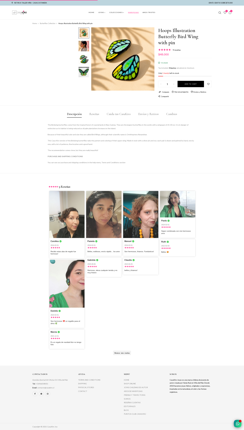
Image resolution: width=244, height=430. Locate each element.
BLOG (126, 410)
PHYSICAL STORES (86, 387)
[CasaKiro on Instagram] (47, 393)
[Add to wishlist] (208, 84)
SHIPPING (82, 383)
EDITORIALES (129, 406)
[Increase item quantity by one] (173, 84)
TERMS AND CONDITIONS (89, 380)
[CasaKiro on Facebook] (34, 393)
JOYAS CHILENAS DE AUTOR (136, 387)
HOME (126, 380)
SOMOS (127, 399)
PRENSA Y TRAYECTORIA (134, 395)
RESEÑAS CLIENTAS (132, 402)
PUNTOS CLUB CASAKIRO (135, 414)
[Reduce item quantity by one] (160, 84)
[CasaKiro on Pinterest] (41, 393)
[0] (225, 13)
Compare (165, 92)
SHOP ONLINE (130, 383)
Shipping (172, 68)
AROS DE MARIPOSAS (133, 391)
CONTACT (82, 391)
